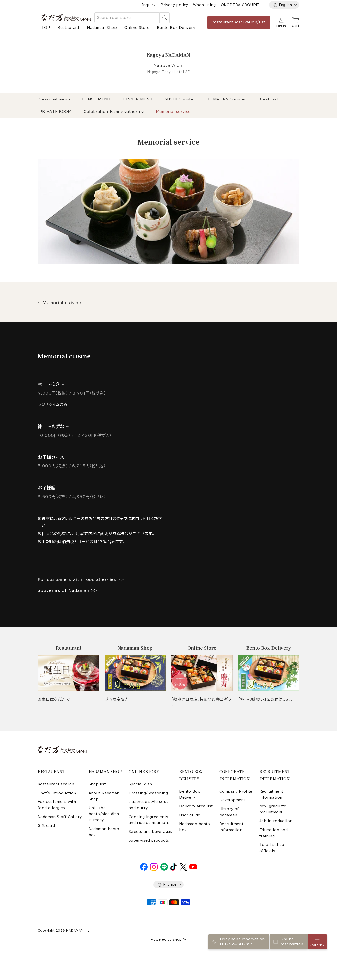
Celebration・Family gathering (114, 111)
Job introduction (275, 821)
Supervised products (149, 840)
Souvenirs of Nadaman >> (67, 590)
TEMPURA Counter (226, 99)
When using (204, 5)
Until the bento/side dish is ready (104, 814)
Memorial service (173, 111)
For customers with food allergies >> (81, 579)
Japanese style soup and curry (149, 804)
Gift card (46, 825)
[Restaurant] (68, 673)
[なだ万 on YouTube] (193, 868)
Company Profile (235, 791)
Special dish (140, 784)
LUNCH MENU (96, 99)
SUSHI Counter (180, 99)
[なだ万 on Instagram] (154, 869)
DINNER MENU (137, 99)
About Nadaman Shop (104, 796)
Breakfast (268, 99)
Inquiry (148, 5)
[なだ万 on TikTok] (173, 869)
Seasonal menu (54, 99)
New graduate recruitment (272, 809)
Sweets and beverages (150, 831)
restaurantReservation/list (238, 22)
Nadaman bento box (104, 832)
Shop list (97, 784)
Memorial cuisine (62, 303)
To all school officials (272, 847)
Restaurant (68, 27)
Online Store (137, 27)
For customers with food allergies (57, 804)
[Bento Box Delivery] (269, 673)
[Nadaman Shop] (135, 673)
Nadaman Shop (102, 27)
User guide (189, 815)
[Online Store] (202, 673)
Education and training (273, 833)
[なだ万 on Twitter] (183, 869)
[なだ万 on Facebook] (144, 869)
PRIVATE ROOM (55, 111)
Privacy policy (174, 5)
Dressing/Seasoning (148, 793)
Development (232, 800)
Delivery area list (196, 806)
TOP (45, 27)
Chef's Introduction (57, 793)
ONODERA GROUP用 (240, 5)
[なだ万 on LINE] (164, 869)
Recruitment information (231, 827)
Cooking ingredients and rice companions (149, 819)
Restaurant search (56, 784)
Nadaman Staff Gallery (60, 817)
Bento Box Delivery (176, 27)
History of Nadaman (229, 812)
